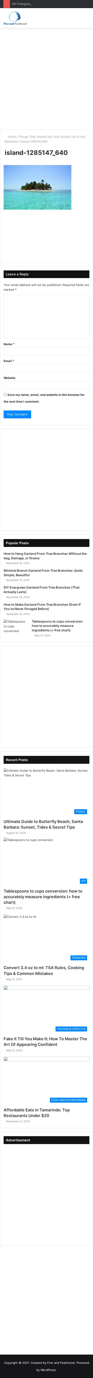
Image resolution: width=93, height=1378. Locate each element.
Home (11, 136)
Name (9, 344)
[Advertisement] (46, 78)
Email (9, 361)
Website (9, 378)
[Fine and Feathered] (15, 18)
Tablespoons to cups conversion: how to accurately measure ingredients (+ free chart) (57, 625)
